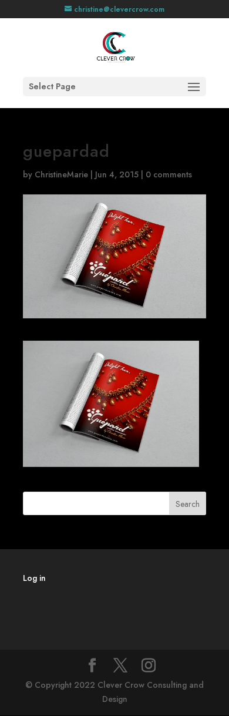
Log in (34, 578)
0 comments (169, 174)
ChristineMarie (61, 174)
